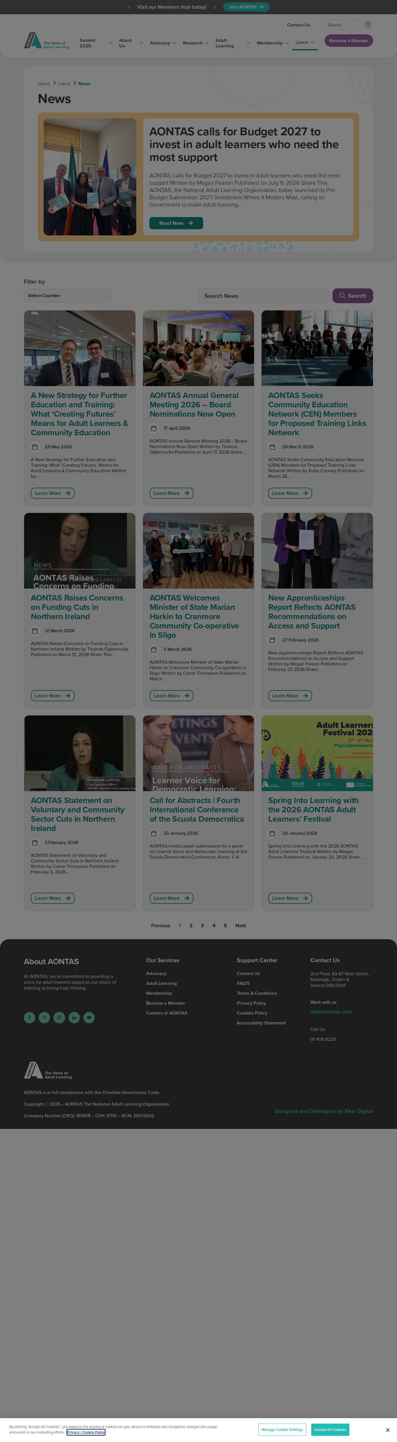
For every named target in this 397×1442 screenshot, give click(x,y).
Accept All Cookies (330, 1429)
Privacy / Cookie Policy (86, 1432)
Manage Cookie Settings (282, 1429)
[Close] (387, 1430)
